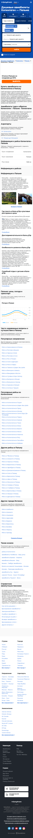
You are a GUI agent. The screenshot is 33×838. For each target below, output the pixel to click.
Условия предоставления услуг (16, 816)
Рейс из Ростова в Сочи (9, 356)
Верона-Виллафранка (21, 689)
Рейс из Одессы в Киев (9, 353)
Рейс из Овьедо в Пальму (10, 493)
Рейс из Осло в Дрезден (10, 361)
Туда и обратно (8, 21)
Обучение (6, 775)
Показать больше (16, 538)
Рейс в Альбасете (7, 509)
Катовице (20, 700)
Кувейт (4, 663)
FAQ (17, 748)
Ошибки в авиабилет (9, 614)
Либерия (4, 646)
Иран (3, 660)
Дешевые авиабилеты (7, 60)
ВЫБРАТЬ (16, 81)
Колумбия (5, 658)
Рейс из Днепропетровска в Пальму (14, 470)
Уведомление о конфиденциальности (16, 823)
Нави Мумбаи (21, 683)
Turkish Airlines (6, 732)
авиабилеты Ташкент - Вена (11, 578)
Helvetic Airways (6, 714)
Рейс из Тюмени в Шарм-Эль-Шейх (13, 367)
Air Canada (5, 716)
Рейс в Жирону (7, 529)
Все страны (5, 667)
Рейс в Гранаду (7, 532)
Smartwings (5, 730)
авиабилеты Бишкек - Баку (10, 560)
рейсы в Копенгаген (8, 551)
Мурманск (20, 646)
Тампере (20, 665)
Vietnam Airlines (6, 711)
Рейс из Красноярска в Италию (12, 347)
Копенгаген (19, 60)
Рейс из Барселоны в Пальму (11, 464)
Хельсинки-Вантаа (23, 676)
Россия (4, 649)
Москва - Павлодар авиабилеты (12, 569)
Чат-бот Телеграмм (19, 751)
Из (4, 26)
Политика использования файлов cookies (16, 821)
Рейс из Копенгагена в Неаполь (12, 434)
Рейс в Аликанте (7, 512)
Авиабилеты (6, 748)
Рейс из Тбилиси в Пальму (10, 456)
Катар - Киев (5, 700)
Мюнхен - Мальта (7, 689)
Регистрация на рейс (9, 616)
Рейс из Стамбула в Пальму (11, 488)
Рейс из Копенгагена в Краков (12, 420)
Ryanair (4, 718)
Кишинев (20, 698)
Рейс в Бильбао (7, 526)
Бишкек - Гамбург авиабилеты (12, 563)
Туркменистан (6, 665)
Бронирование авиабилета (11, 608)
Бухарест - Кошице (7, 683)
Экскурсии (6, 759)
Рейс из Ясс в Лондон (9, 358)
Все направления (7, 702)
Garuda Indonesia (7, 721)
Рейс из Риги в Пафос (9, 364)
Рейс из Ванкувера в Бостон (11, 373)
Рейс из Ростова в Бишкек (10, 350)
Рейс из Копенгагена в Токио (11, 423)
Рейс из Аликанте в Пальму (11, 458)
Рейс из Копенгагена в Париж (12, 417)
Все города (21, 667)
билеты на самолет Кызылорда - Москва (15, 566)
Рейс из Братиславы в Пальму (11, 490)
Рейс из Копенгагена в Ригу (11, 437)
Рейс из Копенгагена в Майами (12, 443)
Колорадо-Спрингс (23, 653)
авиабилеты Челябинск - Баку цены (13, 554)
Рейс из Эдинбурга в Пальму (11, 467)
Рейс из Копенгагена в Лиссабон (13, 440)
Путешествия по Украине (8, 778)
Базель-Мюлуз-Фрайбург (22, 695)
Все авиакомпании (8, 735)
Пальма (27, 60)
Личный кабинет (8, 771)
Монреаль (20, 656)
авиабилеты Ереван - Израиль (12, 557)
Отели (5, 756)
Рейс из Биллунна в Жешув (11, 379)
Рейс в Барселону (7, 524)
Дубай (19, 658)
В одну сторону (21, 21)
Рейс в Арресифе (7, 518)
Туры (4, 754)
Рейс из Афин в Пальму (9, 479)
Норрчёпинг (21, 663)
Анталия (19, 686)
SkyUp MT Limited (7, 723)
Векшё (19, 649)
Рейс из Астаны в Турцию (10, 388)
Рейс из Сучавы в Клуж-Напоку (12, 376)
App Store (6, 773)
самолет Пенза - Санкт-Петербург (13, 575)
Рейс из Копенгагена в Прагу (11, 408)
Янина (19, 660)
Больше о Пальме (16, 206)
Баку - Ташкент (6, 681)
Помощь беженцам (8, 781)
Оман (3, 656)
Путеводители (7, 763)
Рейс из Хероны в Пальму (10, 461)
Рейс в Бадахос (7, 521)
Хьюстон (20, 644)
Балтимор (20, 692)
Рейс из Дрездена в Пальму (11, 496)
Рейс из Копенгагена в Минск (11, 431)
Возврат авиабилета (9, 619)
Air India (4, 725)
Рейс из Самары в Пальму (10, 485)
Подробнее (5, 232)
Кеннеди (20, 681)
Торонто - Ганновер (8, 676)
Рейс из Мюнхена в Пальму (11, 482)
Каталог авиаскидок (6, 751)
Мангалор (20, 651)
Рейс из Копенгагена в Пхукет (12, 402)
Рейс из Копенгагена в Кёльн (11, 425)
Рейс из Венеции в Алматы (11, 370)
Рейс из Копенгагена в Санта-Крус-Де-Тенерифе (15, 414)
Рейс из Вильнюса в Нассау (11, 382)
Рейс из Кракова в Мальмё (10, 385)
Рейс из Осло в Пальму (9, 473)
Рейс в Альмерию (7, 515)
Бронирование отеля (9, 622)
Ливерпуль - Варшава (5, 686)
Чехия (3, 644)
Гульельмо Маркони (23, 679)
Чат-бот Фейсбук (21, 754)
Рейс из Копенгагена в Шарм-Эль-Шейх (15, 405)
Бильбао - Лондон (7, 695)
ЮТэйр (4, 728)
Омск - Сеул (5, 698)
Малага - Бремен (7, 679)
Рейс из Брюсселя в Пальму (11, 476)
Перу (3, 653)
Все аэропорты (22, 702)
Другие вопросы (7, 624)
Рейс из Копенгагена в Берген (12, 428)
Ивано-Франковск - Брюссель (7, 693)
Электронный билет (8, 611)
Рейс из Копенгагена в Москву (12, 411)
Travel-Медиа (7, 761)
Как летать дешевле (8, 606)
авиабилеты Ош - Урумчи (10, 572)
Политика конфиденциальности (16, 818)
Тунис (3, 651)
